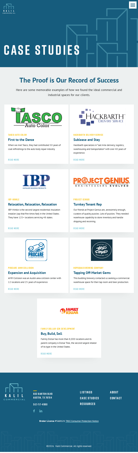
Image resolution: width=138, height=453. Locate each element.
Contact (116, 398)
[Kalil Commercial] (9, 9)
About (114, 392)
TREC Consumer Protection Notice (82, 421)
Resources (88, 404)
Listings (86, 392)
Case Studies (89, 398)
